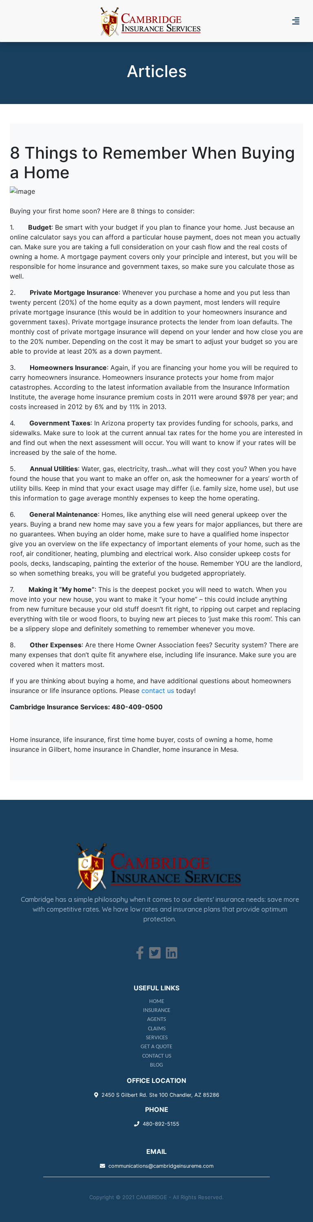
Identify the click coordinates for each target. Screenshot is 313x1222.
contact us (157, 690)
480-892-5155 (161, 1124)
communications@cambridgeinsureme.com (161, 1166)
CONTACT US (156, 1056)
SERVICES (157, 1038)
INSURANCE (156, 1010)
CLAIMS (156, 1029)
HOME (156, 1001)
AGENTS (156, 1019)
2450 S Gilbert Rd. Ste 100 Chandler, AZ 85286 (160, 1095)
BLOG (156, 1065)
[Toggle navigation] (299, 21)
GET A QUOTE (156, 1047)
